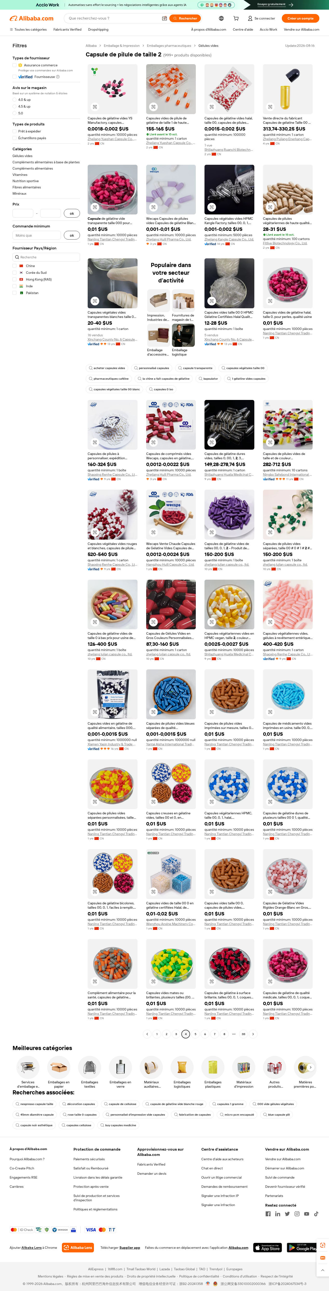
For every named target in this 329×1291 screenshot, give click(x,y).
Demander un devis (151, 1173)
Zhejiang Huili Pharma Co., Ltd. (168, 239)
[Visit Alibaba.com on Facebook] (268, 1214)
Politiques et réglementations (95, 1209)
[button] (164, 18)
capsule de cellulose (122, 1104)
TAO (202, 1269)
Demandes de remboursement (224, 1186)
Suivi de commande (280, 1177)
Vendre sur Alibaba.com (283, 1159)
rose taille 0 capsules (82, 1114)
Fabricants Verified (151, 1164)
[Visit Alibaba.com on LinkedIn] (278, 1214)
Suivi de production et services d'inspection (96, 1198)
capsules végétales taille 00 (245, 368)
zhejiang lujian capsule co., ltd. (226, 564)
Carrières (17, 1186)
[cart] (237, 19)
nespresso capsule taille (36, 1104)
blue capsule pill (279, 1114)
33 (243, 1034)
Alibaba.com (238, 1248)
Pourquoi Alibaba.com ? (27, 1159)
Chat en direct (212, 1168)
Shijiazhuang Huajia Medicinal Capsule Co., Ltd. (229, 474)
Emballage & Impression (122, 46)
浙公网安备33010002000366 (243, 1284)
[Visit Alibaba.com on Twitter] (287, 1214)
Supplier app (129, 1248)
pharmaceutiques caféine (111, 378)
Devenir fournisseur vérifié (285, 1186)
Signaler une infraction (218, 1205)
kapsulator (211, 378)
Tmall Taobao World (140, 1269)
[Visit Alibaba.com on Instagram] (297, 1214)
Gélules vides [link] (208, 46)
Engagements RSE (23, 1177)
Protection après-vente (91, 1186)
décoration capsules (81, 1104)
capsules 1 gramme (230, 1104)
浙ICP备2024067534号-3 (287, 1284)
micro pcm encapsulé (239, 1114)
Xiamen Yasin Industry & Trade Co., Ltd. (113, 744)
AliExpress (96, 1269)
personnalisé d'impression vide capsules (138, 1114)
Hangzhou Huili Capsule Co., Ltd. (170, 564)
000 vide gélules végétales (275, 1104)
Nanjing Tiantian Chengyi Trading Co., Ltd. (113, 239)
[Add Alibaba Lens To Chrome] (78, 1247)
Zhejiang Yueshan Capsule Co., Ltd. (113, 139)
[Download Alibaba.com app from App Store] (267, 1247)
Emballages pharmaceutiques (169, 46)
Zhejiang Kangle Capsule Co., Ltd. (229, 239)
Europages (234, 1269)
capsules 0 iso (163, 389)
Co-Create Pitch (22, 1168)
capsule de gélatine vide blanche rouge (176, 1104)
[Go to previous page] (147, 1034)
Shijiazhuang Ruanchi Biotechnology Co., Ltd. (229, 149)
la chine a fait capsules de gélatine (166, 378)
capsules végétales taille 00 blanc (117, 389)
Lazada (164, 1269)
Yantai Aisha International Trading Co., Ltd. (171, 744)
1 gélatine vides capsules (248, 378)
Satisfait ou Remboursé (90, 1168)
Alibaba (91, 46)
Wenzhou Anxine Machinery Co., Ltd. (171, 924)
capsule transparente (197, 368)
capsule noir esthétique (36, 1125)
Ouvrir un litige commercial (221, 1177)
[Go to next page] (253, 1034)
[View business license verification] (208, 1283)
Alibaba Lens (31, 1248)
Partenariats (274, 1196)
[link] (322, 1245)
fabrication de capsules (195, 1114)
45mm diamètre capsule (37, 1114)
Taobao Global (184, 1269)
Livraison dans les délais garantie (97, 1177)
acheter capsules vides (109, 368)
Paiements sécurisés (89, 1159)
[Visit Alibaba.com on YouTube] (306, 1214)
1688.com (115, 1269)
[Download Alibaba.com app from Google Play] (303, 1247)
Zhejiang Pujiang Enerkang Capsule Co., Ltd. (288, 139)
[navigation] (46, 540)
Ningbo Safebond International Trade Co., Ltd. (288, 474)
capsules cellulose (78, 1125)
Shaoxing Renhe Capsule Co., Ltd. (113, 474)
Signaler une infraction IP (220, 1196)
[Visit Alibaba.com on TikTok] (316, 1214)
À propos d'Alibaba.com (28, 1149)
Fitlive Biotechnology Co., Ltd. (285, 243)
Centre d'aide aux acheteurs (222, 1159)
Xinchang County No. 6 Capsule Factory (113, 339)
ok (72, 213)
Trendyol (215, 1269)
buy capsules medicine (120, 1125)
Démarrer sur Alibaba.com (284, 1168)
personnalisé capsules (154, 368)
